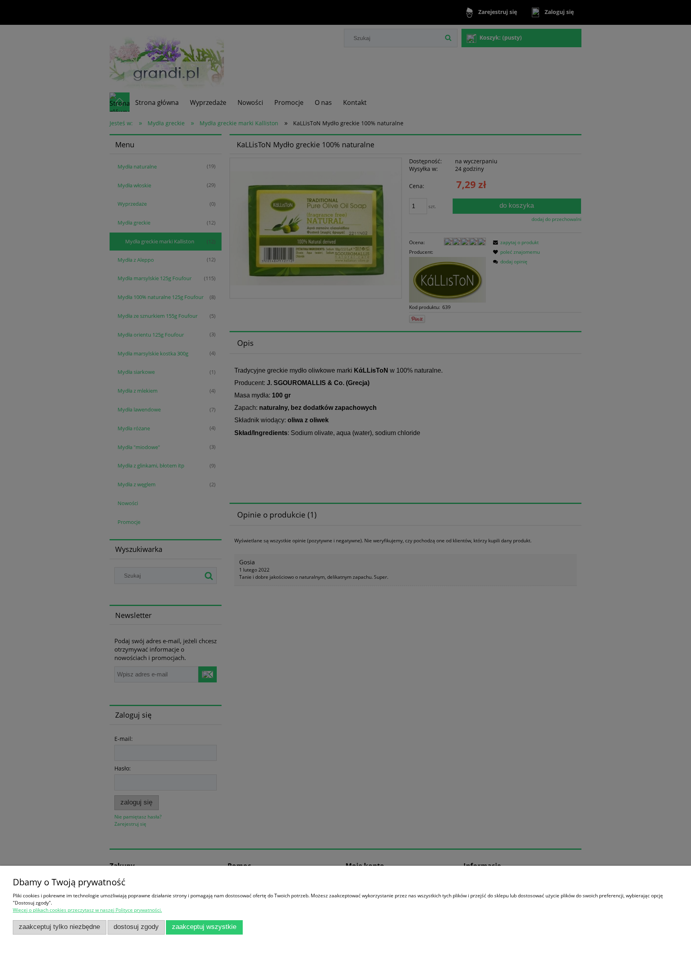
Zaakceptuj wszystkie (204, 927)
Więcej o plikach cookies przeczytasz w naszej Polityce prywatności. (87, 910)
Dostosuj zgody (136, 927)
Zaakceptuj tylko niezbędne (59, 927)
